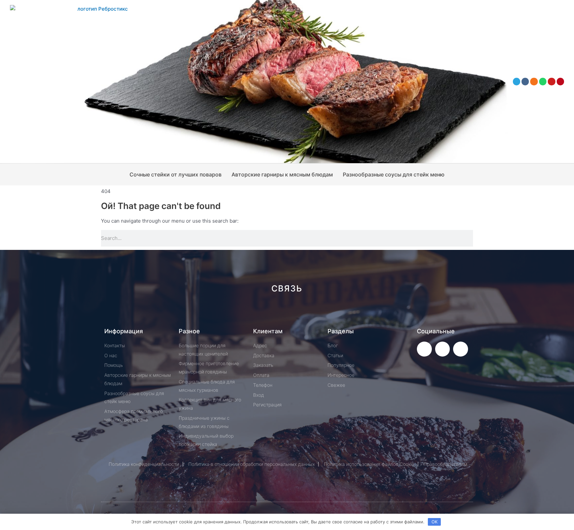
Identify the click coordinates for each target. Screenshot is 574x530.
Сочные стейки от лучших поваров (176, 174)
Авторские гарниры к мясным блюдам (282, 174)
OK (434, 521)
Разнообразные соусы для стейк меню (393, 174)
